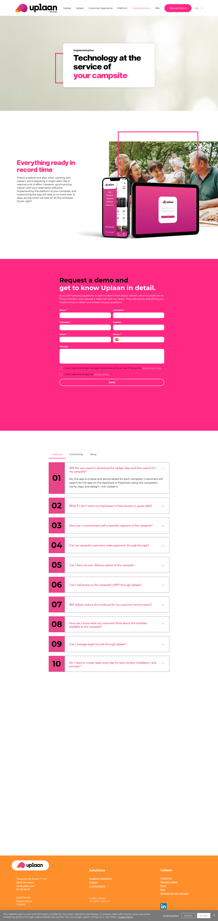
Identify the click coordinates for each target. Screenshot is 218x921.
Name (63, 310)
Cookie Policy (125, 917)
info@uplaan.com (25, 886)
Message (64, 346)
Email (63, 334)
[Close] (214, 915)
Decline (188, 915)
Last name (119, 310)
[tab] (57, 454)
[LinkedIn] (163, 906)
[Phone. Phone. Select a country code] (118, 339)
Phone (117, 334)
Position (117, 322)
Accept (204, 915)
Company (65, 322)
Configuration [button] (171, 915)
